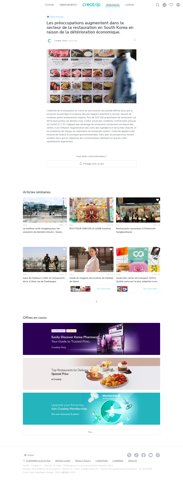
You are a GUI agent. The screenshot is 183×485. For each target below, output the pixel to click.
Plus (90, 432)
